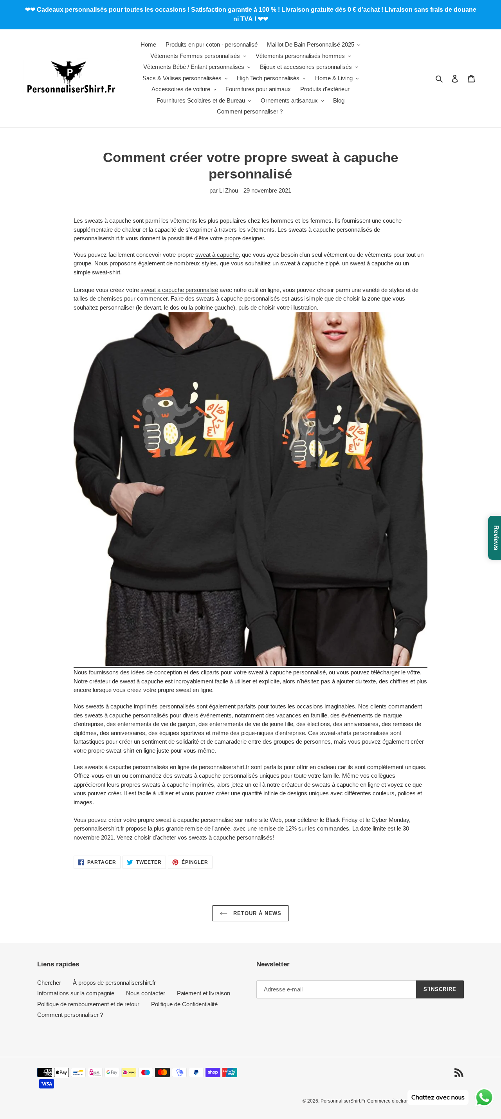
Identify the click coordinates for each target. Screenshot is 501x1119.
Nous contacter (145, 993)
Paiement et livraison (203, 993)
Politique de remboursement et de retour (88, 1004)
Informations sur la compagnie (75, 993)
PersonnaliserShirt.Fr (343, 1101)
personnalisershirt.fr (99, 238)
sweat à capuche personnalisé (179, 290)
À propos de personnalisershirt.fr (114, 982)
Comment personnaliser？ (71, 1014)
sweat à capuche (217, 254)
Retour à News (256, 913)
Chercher (49, 982)
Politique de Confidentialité (184, 1004)
